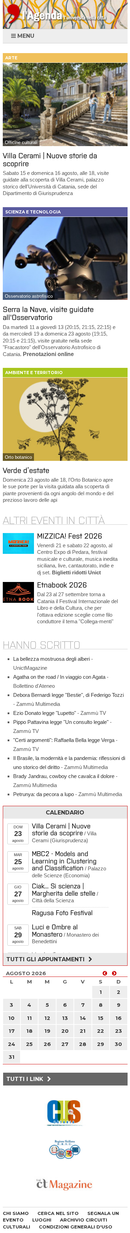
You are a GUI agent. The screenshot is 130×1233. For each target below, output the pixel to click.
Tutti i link (25, 1079)
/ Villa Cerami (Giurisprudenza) (64, 833)
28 (82, 1044)
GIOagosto (18, 894)
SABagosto (18, 935)
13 (65, 1018)
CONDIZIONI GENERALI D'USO (75, 1227)
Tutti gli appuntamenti (46, 959)
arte (11, 57)
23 (118, 1031)
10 (11, 1018)
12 (47, 1018)
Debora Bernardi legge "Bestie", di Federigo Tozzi (68, 695)
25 (29, 1044)
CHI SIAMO (16, 1213)
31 (12, 1057)
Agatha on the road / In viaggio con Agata (59, 677)
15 (100, 1018)
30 (118, 1044)
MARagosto (18, 861)
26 (47, 1044)
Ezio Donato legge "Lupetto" (44, 713)
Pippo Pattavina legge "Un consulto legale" (61, 722)
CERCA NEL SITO (58, 1213)
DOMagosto (18, 834)
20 (65, 1031)
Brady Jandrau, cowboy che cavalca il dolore (63, 776)
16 (118, 1018)
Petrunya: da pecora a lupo (43, 794)
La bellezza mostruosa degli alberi (51, 659)
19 (47, 1031)
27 (64, 1044)
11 (29, 1018)
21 (83, 1031)
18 (29, 1031)
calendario (65, 812)
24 (11, 1044)
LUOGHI (41, 1220)
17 (12, 1031)
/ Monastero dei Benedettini (65, 934)
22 (100, 1031)
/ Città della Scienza (65, 893)
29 (100, 1044)
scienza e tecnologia (33, 211)
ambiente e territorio (34, 372)
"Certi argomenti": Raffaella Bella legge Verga (63, 740)
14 (83, 1018)
